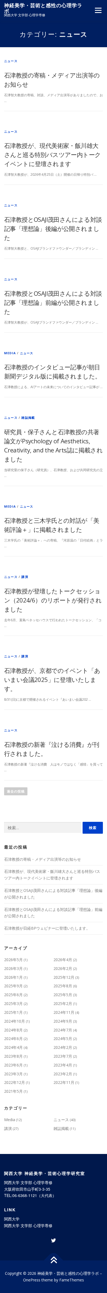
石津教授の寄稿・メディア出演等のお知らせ (42, 859)
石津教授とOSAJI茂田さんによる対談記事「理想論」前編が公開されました (53, 302)
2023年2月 (63, 1073)
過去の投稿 (16, 791)
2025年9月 (13, 985)
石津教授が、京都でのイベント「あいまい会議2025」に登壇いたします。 (52, 679)
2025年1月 (13, 1012)
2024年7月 (63, 1030)
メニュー (98, 10)
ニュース (11, 61)
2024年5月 (63, 1038)
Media (10, 353)
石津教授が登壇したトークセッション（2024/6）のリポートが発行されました (53, 600)
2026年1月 (13, 977)
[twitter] (53, 1240)
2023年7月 (63, 1056)
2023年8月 (13, 1056)
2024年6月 (13, 1038)
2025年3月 (13, 1003)
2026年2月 (63, 968)
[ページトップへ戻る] (53, 1260)
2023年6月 (13, 1065)
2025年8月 (63, 985)
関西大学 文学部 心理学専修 (28, 1225)
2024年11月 (64, 1012)
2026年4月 (63, 959)
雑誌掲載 (28, 417)
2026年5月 (13, 959)
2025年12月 (64, 977)
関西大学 (11, 1219)
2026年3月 (13, 968)
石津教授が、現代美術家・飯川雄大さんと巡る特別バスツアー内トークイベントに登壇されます (52, 154)
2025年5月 (63, 994)
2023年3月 (13, 1073)
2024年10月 (14, 1021)
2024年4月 (13, 1047)
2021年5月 (13, 1091)
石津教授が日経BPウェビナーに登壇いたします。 (47, 928)
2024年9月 (63, 1021)
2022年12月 (14, 1082)
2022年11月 (64, 1082)
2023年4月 (63, 1065)
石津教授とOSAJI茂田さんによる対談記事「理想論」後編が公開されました (53, 228)
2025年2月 (63, 1003)
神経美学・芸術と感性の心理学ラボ (43, 8)
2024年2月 (63, 1047)
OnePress (31, 1280)
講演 (24, 577)
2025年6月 (13, 994)
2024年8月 (13, 1030)
